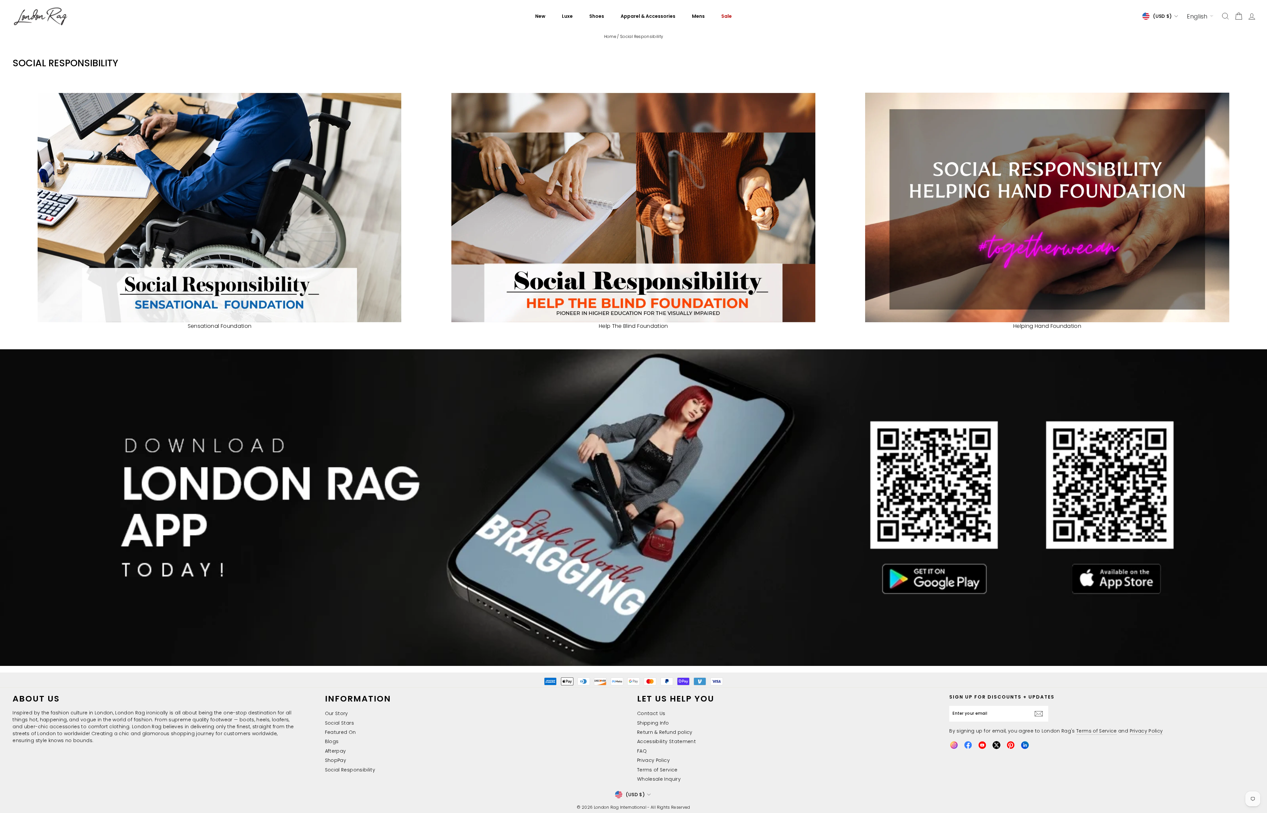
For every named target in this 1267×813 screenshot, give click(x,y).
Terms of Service (657, 769)
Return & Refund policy (665, 732)
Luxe (567, 16)
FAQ (642, 751)
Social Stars (339, 723)
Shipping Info (653, 723)
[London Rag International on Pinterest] (1010, 745)
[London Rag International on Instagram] (953, 745)
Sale (726, 16)
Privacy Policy (653, 760)
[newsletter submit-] (1040, 714)
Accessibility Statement (666, 741)
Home (610, 36)
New (540, 16)
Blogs (332, 741)
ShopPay (335, 760)
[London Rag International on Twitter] (996, 745)
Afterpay (335, 751)
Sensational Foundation (220, 326)
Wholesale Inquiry (659, 779)
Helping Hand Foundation (1047, 326)
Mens (698, 16)
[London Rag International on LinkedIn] (1024, 745)
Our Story (336, 713)
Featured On (340, 732)
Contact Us (651, 713)
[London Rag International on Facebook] (968, 745)
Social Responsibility (350, 769)
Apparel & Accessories (648, 16)
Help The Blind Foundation (633, 326)
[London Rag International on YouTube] (982, 745)
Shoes (596, 16)
